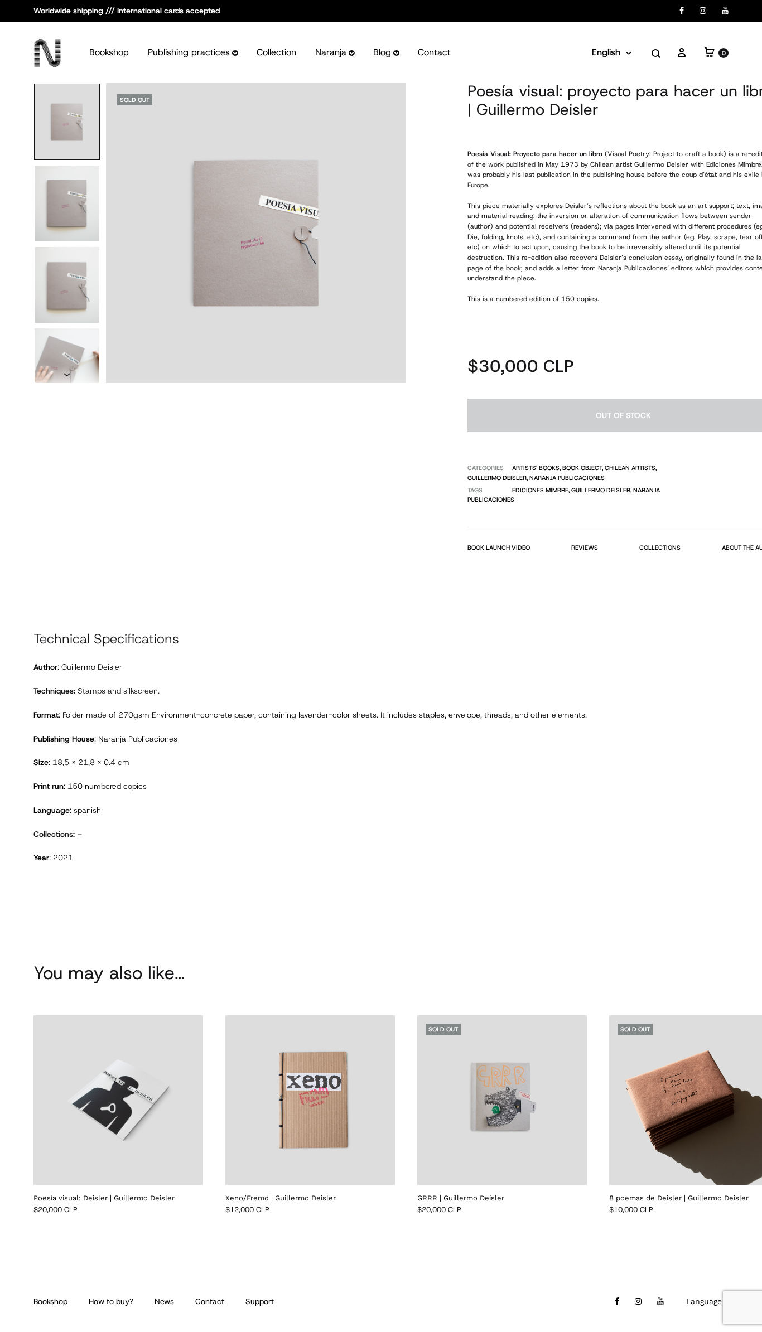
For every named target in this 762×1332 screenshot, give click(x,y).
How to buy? (111, 1301)
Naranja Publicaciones (567, 478)
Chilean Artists (630, 468)
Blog (382, 52)
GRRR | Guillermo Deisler (460, 1198)
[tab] (498, 550)
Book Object (582, 468)
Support (259, 1301)
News (164, 1301)
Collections (660, 547)
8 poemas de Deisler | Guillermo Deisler (679, 1198)
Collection (276, 52)
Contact (434, 52)
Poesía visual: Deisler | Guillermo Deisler (104, 1198)
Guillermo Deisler (497, 478)
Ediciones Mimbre (540, 490)
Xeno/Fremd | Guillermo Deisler (280, 1198)
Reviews (584, 547)
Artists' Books (536, 468)
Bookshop (109, 52)
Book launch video (498, 547)
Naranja (330, 52)
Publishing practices (189, 52)
